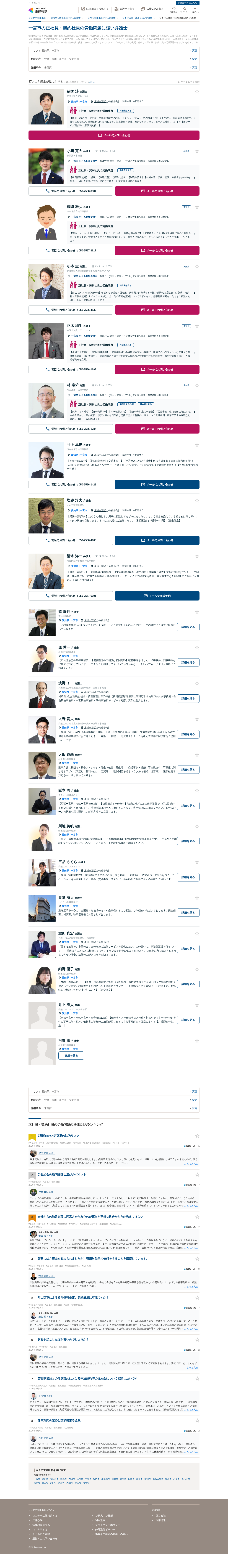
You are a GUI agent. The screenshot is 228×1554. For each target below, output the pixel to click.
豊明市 (123, 1479)
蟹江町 (78, 1482)
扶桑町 (61, 1482)
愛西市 (139, 1479)
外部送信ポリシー (105, 1529)
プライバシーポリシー (107, 1524)
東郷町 (37, 1482)
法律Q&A (37, 1520)
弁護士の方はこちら (187, 2)
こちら (91, 82)
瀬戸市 (45, 1479)
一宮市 (83, 101)
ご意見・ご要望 (104, 1515)
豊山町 (45, 1482)
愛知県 (74, 101)
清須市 (147, 1479)
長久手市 (186, 1479)
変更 (194, 50)
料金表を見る (125, 111)
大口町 (53, 1482)
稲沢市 (96, 1479)
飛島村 (86, 1482)
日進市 (131, 1479)
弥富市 (168, 1479)
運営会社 (160, 1515)
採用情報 (160, 1520)
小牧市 (88, 1479)
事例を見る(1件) (127, 404)
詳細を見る (188, 626)
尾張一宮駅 (100, 101)
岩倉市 (115, 1479)
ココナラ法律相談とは (44, 1515)
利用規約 (100, 1520)
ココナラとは (39, 1529)
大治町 (69, 1482)
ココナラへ (37, 3)
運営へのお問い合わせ (44, 1538)
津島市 (63, 1479)
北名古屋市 (158, 1479)
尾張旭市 (105, 1479)
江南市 (80, 1479)
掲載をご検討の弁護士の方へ (111, 1534)
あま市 (176, 1479)
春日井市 (54, 1479)
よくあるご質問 (41, 1534)
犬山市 (72, 1479)
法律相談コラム (41, 1524)
